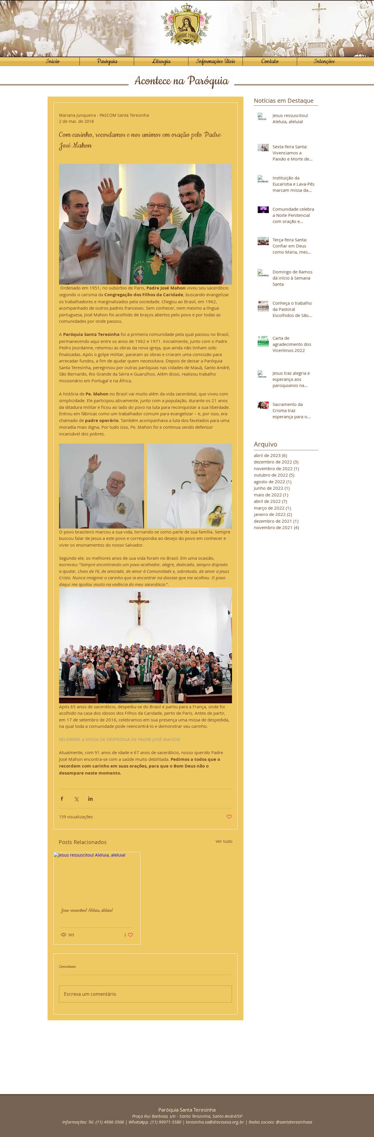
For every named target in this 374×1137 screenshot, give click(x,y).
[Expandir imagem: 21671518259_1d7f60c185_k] (101, 486)
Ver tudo (224, 841)
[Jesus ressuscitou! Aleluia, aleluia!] (97, 876)
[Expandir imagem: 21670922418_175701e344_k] (189, 486)
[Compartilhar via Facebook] (62, 798)
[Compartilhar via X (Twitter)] (76, 798)
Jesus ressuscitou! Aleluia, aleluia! (87, 910)
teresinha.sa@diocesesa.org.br (215, 1122)
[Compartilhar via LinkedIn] (90, 798)
